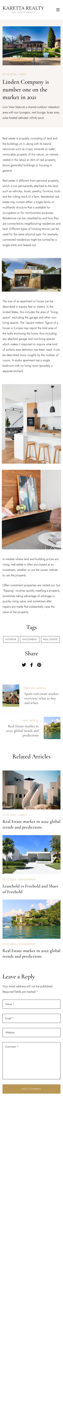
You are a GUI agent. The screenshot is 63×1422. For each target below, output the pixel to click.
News (23, 74)
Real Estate (50, 639)
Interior (10, 639)
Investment (29, 639)
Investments (27, 879)
